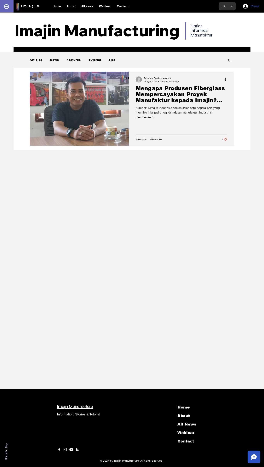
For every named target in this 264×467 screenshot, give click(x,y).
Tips (112, 59)
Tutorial (94, 59)
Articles (36, 59)
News (54, 59)
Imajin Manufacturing (97, 30)
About (183, 416)
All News (186, 424)
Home (183, 407)
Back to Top (6, 451)
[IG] (65, 449)
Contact (185, 441)
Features (73, 59)
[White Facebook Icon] (59, 449)
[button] (229, 60)
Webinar (185, 433)
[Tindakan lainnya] (226, 79)
